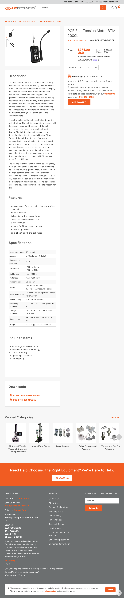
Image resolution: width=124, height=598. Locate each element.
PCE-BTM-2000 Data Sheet (26, 395)
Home (7, 21)
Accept (110, 589)
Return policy (55, 515)
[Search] (103, 7)
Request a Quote (71, 2)
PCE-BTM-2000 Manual (24, 400)
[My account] (112, 7)
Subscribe (94, 508)
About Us (89, 14)
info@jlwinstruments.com (107, 2)
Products (9, 14)
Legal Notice (55, 528)
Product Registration (58, 507)
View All (115, 418)
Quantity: (72, 67)
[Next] (119, 437)
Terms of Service (56, 524)
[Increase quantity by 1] (95, 67)
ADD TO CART (79, 102)
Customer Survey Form (59, 544)
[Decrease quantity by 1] (80, 67)
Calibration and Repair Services (47, 14)
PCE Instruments (77, 40)
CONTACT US (62, 478)
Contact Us (103, 14)
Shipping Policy (56, 511)
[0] (117, 7)
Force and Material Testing (25, 21)
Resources (73, 14)
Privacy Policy (55, 520)
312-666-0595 (87, 2)
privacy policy (50, 591)
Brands (23, 14)
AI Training (10, 560)
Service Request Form (59, 539)
